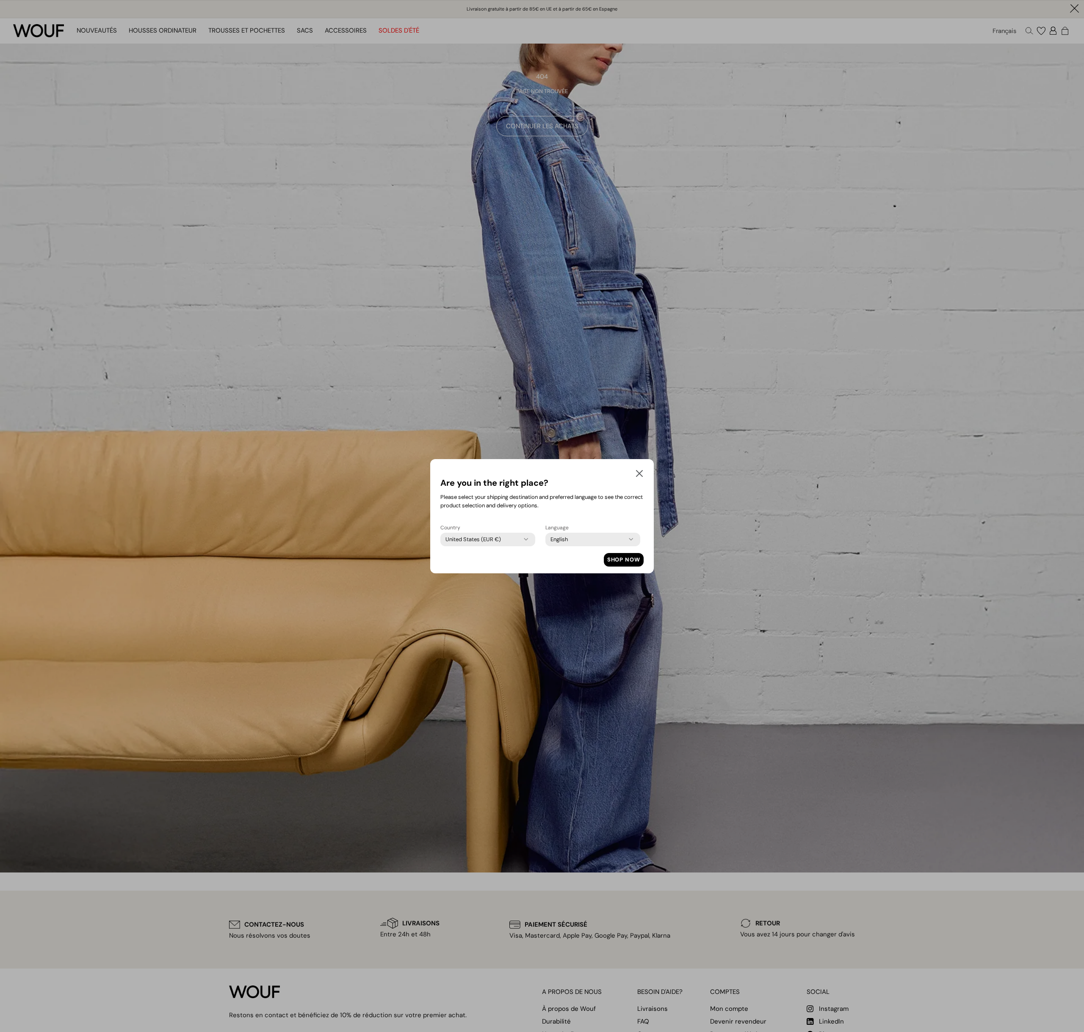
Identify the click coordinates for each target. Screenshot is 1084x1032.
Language (557, 527)
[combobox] (473, 539)
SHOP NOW (623, 559)
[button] (639, 475)
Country (450, 527)
